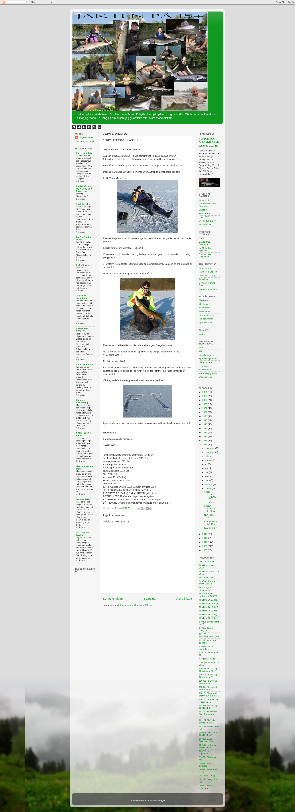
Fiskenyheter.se (206, 315)
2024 (205, 400)
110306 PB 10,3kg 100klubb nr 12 (208, 676)
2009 (205, 546)
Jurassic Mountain (208, 289)
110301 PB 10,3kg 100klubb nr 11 (208, 682)
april (207, 476)
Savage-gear (205, 370)
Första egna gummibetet (205, 588)
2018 (205, 424)
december (210, 448)
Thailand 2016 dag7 (208, 600)
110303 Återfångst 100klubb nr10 (208, 688)
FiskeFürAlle (82, 265)
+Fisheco (203, 304)
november (210, 452)
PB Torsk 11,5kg (207, 776)
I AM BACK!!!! (210, 528)
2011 (205, 538)
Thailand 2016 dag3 (208, 614)
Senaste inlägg (113, 598)
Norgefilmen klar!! (207, 659)
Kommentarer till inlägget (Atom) (136, 605)
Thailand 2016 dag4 (208, 611)
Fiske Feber (205, 311)
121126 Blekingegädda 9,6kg (209, 635)
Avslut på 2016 (206, 577)
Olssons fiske (205, 377)
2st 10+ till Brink (206, 562)
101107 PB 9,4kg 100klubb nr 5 (207, 721)
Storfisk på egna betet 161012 (207, 582)
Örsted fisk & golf (207, 221)
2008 (205, 550)
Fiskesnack (204, 300)
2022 (205, 408)
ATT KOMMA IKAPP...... (210, 522)
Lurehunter (82, 329)
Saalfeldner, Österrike (204, 243)
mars (207, 480)
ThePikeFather (83, 204)
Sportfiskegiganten (208, 359)
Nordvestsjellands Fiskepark (207, 205)
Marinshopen (205, 362)
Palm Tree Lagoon (208, 272)
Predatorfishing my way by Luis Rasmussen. (84, 188)
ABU (201, 351)
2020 (205, 416)
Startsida (149, 598)
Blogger (161, 800)
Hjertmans (204, 366)
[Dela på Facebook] (147, 508)
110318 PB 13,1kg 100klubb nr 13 (208, 669)
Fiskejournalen (206, 319)
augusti (208, 460)
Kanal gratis (204, 308)
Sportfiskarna (205, 322)
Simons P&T (205, 200)
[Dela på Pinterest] (150, 508)
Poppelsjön (204, 213)
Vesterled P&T (206, 224)
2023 (205, 404)
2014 (205, 440)
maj (207, 472)
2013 (205, 444)
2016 (205, 432)
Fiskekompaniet (206, 355)
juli (206, 464)
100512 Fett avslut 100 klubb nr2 (208, 746)
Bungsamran (205, 268)
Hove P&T (204, 217)
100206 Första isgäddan (206, 752)
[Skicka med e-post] (138, 508)
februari (209, 484)
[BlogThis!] (141, 508)
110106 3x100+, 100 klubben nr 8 (209, 700)
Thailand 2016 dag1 (208, 618)
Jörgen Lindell (86, 137)
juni (207, 468)
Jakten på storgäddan (82, 297)
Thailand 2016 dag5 (208, 607)
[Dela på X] (144, 508)
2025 (205, 396)
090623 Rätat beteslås (205, 764)
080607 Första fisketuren (206, 786)
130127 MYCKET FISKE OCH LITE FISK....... (211, 497)
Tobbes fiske (83, 499)
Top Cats (203, 279)
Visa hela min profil (84, 141)
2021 (205, 412)
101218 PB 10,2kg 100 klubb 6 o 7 (208, 706)
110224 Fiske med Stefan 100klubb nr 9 (209, 694)
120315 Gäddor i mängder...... (207, 647)
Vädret (202, 334)
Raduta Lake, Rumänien (205, 255)
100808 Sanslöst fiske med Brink (207, 740)
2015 (205, 436)
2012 (205, 534)
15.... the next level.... (83, 533)
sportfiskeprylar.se (208, 373)
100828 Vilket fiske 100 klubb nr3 (208, 734)
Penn (201, 347)
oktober (209, 456)
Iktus (201, 238)
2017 (205, 428)
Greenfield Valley (207, 275)
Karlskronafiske (84, 153)
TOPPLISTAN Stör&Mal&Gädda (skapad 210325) (209, 142)
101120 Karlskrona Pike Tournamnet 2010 (208, 714)
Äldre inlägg (184, 598)
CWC (201, 380)
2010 (205, 542)
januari (208, 488)
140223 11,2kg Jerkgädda (206, 629)
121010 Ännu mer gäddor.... (207, 641)
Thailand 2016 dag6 (208, 603)
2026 (205, 392)
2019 (205, 420)
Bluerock (203, 210)
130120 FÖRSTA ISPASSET (210, 508)
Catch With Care (84, 364)
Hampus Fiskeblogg (82, 401)
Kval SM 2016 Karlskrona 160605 (208, 595)
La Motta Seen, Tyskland (206, 249)
